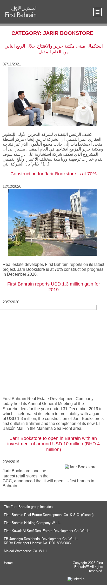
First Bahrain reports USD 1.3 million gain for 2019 (53, 286)
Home (8, 563)
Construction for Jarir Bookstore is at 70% (53, 173)
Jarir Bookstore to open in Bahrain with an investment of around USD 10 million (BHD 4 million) (53, 444)
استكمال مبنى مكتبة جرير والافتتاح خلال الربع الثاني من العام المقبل (53, 48)
